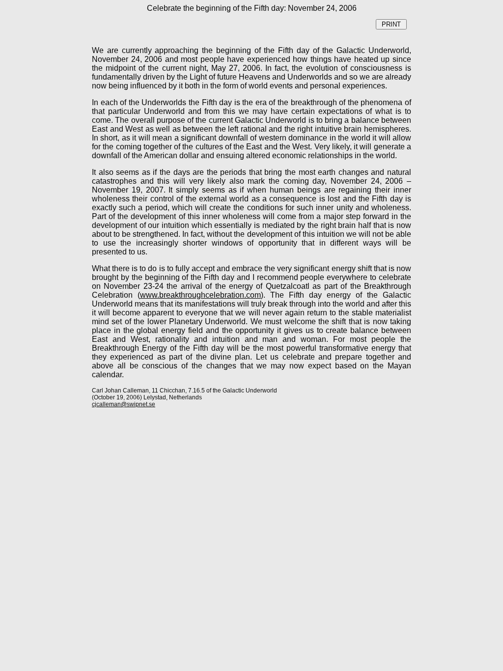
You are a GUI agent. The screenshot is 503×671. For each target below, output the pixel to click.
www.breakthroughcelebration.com (200, 295)
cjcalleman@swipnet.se (123, 404)
